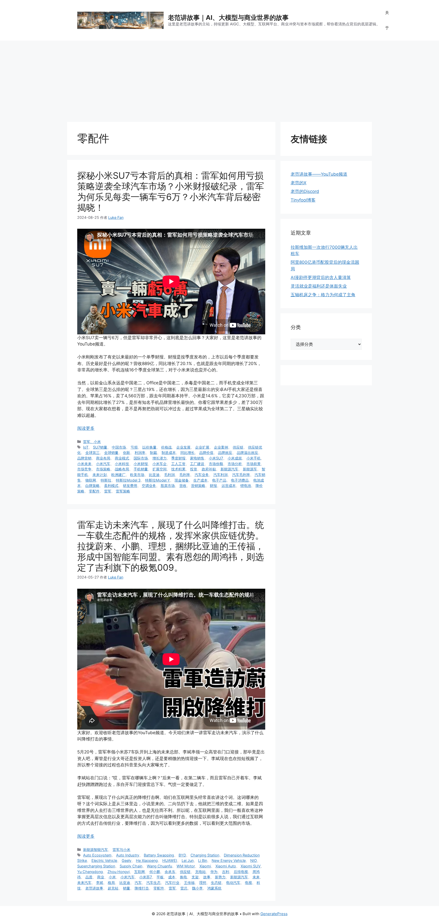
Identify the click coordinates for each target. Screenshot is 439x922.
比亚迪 (154, 474)
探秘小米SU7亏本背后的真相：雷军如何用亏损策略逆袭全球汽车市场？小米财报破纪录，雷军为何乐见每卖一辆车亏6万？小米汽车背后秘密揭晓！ (170, 191)
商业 (100, 877)
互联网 (139, 871)
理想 (202, 882)
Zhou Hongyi (118, 871)
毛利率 (184, 474)
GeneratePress (274, 913)
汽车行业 (172, 882)
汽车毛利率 (241, 474)
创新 (126, 452)
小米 (112, 877)
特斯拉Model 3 (128, 480)
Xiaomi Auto (225, 866)
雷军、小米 (92, 441)
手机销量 (141, 469)
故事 (206, 877)
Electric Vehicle (104, 860)
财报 (213, 485)
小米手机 (253, 458)
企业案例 (221, 447)
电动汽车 (233, 882)
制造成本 (169, 452)
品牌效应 (225, 452)
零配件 (94, 491)
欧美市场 (137, 474)
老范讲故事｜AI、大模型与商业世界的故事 (228, 17)
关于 (387, 20)
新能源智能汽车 (95, 849)
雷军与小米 (121, 849)
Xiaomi (205, 866)
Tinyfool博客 (303, 200)
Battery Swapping (159, 855)
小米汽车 (103, 464)
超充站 (113, 888)
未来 (256, 877)
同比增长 (187, 452)
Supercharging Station (96, 866)
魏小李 (197, 888)
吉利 (225, 871)
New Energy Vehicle (229, 860)
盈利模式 (111, 485)
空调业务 (149, 485)
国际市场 (141, 458)
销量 (126, 888)
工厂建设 (197, 464)
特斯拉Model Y (157, 480)
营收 (182, 485)
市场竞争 (84, 469)
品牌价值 (206, 452)
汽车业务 (202, 474)
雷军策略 (123, 491)
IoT (85, 447)
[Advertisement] (219, 78)
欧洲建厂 (118, 474)
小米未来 (84, 464)
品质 (88, 877)
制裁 (153, 452)
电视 (248, 882)
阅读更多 (86, 428)
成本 (171, 877)
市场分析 (235, 464)
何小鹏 (154, 871)
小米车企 (159, 464)
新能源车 (250, 469)
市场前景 (253, 464)
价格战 (166, 447)
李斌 (99, 882)
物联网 (90, 480)
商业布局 (103, 458)
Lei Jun (188, 860)
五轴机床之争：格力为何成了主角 (323, 294)
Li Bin (202, 860)
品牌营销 (84, 458)
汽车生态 (153, 882)
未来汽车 (84, 882)
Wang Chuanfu (159, 866)
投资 (193, 469)
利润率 (140, 452)
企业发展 (183, 447)
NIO (253, 860)
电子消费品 (240, 480)
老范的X (298, 182)
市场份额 (216, 464)
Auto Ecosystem (97, 855)
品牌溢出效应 (247, 452)
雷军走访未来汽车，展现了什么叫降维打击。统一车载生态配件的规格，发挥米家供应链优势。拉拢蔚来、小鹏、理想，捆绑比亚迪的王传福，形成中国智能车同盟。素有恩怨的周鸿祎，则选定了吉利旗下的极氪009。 (170, 546)
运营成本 (229, 485)
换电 (183, 877)
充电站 (200, 871)
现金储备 (182, 480)
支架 (195, 877)
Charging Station (205, 855)
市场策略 (103, 469)
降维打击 (142, 888)
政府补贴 (209, 469)
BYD (182, 855)
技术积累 (178, 469)
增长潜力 (159, 458)
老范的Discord (305, 191)
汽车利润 (220, 474)
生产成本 (200, 480)
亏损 (134, 447)
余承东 (170, 871)
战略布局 (122, 469)
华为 (213, 871)
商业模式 (122, 458)
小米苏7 (145, 877)
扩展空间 (159, 469)
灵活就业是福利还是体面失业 (319, 286)
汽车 (138, 882)
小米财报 (141, 464)
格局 (111, 882)
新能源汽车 (229, 469)
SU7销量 (100, 447)
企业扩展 (202, 447)
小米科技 (122, 464)
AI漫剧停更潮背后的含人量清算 (321, 277)
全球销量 (111, 452)
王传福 (189, 882)
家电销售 (197, 458)
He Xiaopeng (147, 860)
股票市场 (168, 485)
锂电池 (245, 485)
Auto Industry (127, 855)
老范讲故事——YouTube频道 (319, 174)
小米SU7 (216, 458)
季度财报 (178, 458)
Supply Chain (131, 866)
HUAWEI (169, 860)
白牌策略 (92, 485)
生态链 (216, 882)
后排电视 (241, 871)
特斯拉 (106, 480)
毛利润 (169, 474)
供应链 (238, 447)
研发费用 (130, 485)
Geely (126, 860)
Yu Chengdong (90, 871)
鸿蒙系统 (214, 888)
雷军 (107, 491)
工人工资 (178, 464)
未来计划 (99, 474)
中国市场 (119, 447)
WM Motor (186, 866)
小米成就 (235, 458)
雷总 (183, 888)
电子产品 (219, 480)
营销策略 (198, 485)
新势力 (220, 877)
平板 (160, 877)
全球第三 (92, 452)
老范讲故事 (94, 888)
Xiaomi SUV (251, 866)
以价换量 (149, 447)
